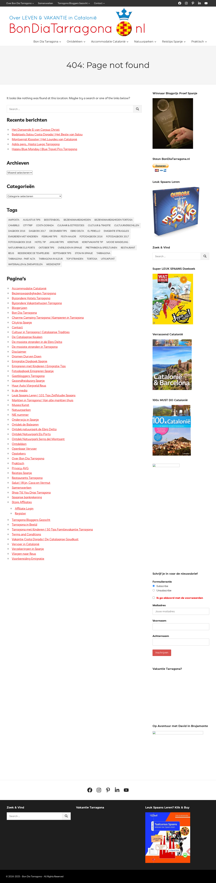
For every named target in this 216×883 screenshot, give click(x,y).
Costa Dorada (45, 225)
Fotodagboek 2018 (19, 242)
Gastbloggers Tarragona (28, 376)
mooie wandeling (117, 242)
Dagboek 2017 (37, 230)
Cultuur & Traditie (99, 225)
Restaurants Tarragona (27, 478)
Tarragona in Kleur (51, 258)
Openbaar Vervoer (24, 449)
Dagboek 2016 (16, 230)
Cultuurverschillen (126, 225)
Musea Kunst (20, 405)
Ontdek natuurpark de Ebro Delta (34, 429)
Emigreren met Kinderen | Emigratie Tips (39, 366)
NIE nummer (20, 415)
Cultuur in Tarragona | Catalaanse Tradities (41, 332)
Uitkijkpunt (108, 258)
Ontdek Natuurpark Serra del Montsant (38, 439)
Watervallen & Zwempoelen (25, 264)
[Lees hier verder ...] (78, 10)
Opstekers (19, 453)
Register (20, 513)
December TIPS (58, 230)
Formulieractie (162, 581)
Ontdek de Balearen (25, 424)
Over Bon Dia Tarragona (19, 3)
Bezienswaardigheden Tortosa (113, 219)
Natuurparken (143, 41)
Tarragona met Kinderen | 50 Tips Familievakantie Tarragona (52, 529)
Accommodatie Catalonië (108, 41)
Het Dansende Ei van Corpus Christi (36, 130)
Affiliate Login (24, 508)
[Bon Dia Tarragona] (176, 236)
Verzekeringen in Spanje (28, 549)
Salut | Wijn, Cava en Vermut (31, 483)
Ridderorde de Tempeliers (33, 253)
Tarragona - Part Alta (21, 258)
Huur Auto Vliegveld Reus (29, 385)
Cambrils (13, 225)
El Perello (94, 230)
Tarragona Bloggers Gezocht (73, 3)
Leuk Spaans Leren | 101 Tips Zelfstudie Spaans (43, 395)
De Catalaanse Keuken (27, 337)
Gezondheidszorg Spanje (28, 381)
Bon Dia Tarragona (45, 41)
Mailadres (159, 605)
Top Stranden (74, 258)
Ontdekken (75, 41)
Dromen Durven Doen (26, 356)
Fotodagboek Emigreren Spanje (33, 371)
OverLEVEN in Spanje (70, 247)
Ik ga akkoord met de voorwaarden (179, 597)
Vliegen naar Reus (24, 554)
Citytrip (27, 225)
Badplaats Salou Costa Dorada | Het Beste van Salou (47, 134)
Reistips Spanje (172, 41)
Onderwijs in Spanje (25, 420)
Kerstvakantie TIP (92, 242)
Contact (98, 3)
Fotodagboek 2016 (91, 236)
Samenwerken (45, 3)
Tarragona (103, 253)
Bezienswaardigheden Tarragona (34, 293)
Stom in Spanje (84, 253)
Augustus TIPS (31, 219)
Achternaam (161, 636)
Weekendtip (53, 264)
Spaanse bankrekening (27, 497)
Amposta (13, 219)
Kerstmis (73, 242)
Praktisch (197, 41)
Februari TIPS (49, 236)
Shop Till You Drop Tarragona (31, 492)
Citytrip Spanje (22, 322)
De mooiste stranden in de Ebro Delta (37, 342)
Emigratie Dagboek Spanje (29, 361)
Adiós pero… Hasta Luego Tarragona (36, 144)
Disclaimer (19, 352)
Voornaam (159, 620)
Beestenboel (52, 219)
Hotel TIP (40, 242)
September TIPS (62, 253)
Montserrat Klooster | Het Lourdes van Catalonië (44, 139)
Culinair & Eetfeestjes (70, 225)
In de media (19, 390)
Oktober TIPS (46, 247)
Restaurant (128, 247)
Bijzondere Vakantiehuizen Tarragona (37, 303)
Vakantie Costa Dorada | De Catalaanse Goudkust (45, 539)
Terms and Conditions (26, 534)
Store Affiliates (22, 502)
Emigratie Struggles (116, 230)
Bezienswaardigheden (77, 219)
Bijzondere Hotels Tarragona (31, 298)
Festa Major (68, 236)
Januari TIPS (56, 242)
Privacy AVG (20, 468)
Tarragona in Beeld (24, 524)
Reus (11, 253)
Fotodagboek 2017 (117, 236)
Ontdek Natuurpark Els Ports (31, 434)
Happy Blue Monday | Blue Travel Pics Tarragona (44, 149)
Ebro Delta (77, 230)
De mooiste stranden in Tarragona (35, 347)
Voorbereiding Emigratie (28, 558)
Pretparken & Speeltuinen (101, 247)
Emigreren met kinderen (23, 236)
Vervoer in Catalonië (25, 544)
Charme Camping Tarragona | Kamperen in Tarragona (48, 317)
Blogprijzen (19, 308)
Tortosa (92, 258)
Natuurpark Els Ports (21, 247)
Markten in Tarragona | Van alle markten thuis (42, 400)
